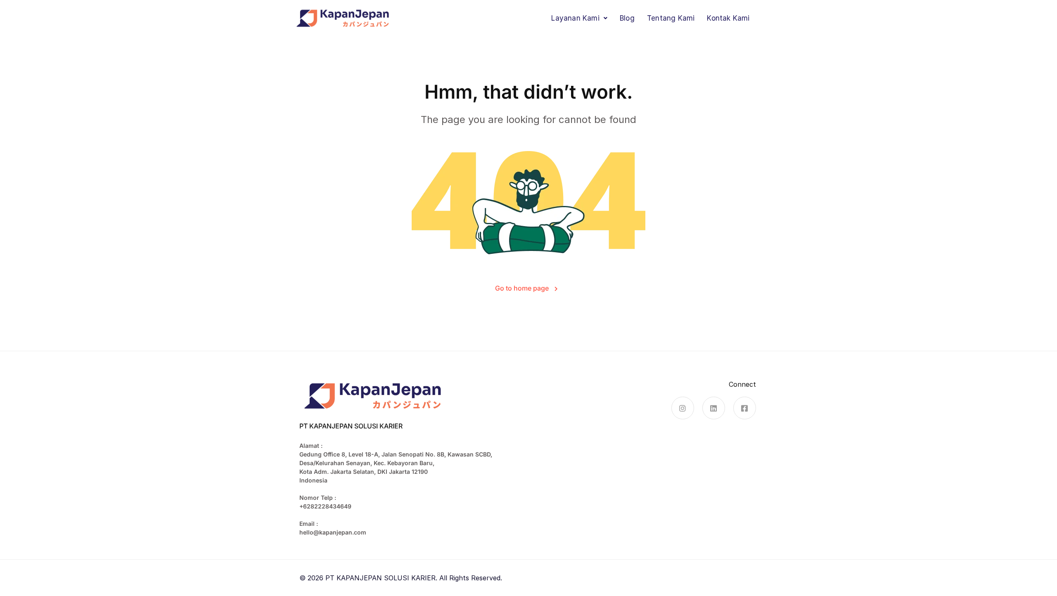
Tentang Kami (670, 18)
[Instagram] (682, 408)
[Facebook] (744, 408)
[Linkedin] (713, 408)
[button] (579, 18)
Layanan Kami (575, 18)
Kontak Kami (728, 18)
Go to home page (522, 288)
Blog (627, 18)
